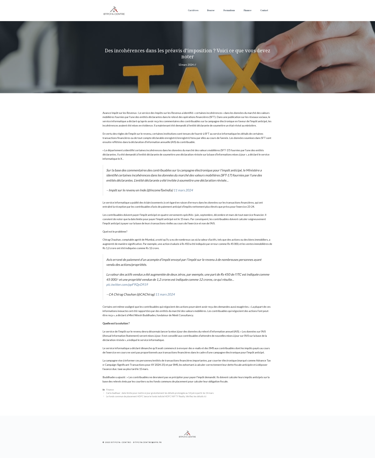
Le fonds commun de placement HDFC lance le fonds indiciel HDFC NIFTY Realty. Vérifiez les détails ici (156, 396)
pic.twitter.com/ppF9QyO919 (127, 284)
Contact (264, 10)
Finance (248, 10)
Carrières (193, 10)
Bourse (211, 10)
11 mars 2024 (183, 190)
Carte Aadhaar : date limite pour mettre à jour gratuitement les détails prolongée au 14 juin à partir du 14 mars (160, 393)
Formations (229, 10)
